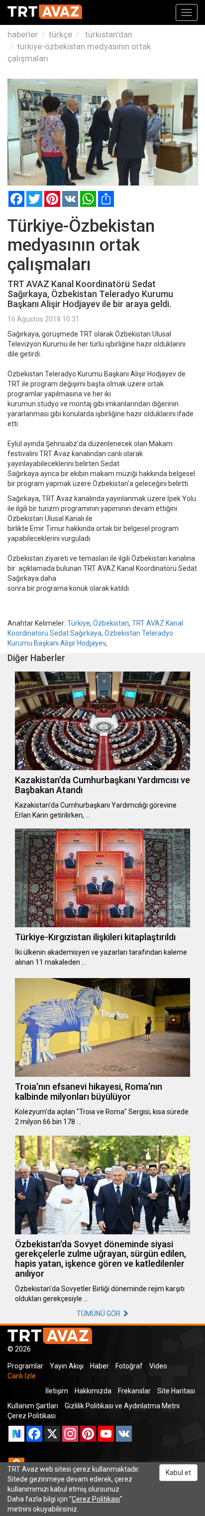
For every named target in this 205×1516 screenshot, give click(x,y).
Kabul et (178, 1473)
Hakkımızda (93, 1391)
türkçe (60, 34)
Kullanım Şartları (32, 1406)
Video (158, 1366)
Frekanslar (134, 1391)
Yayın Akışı (67, 1366)
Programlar (25, 1366)
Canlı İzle (21, 1376)
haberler (22, 34)
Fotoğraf (129, 1366)
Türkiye (78, 623)
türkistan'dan (107, 34)
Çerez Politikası (31, 1416)
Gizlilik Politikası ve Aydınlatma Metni (122, 1406)
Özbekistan (111, 623)
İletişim (56, 1391)
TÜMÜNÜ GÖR (99, 1314)
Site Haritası (176, 1391)
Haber (99, 1366)
